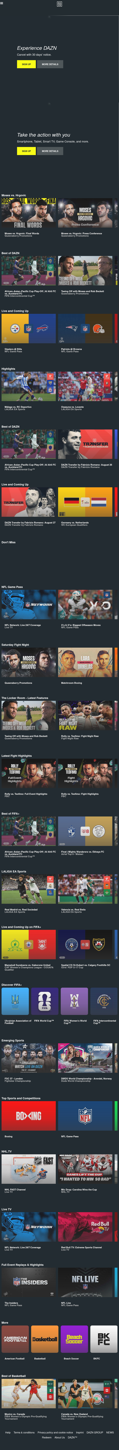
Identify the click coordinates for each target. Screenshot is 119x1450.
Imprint (80, 1432)
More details (50, 64)
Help (8, 1432)
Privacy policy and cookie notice (55, 1432)
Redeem (46, 1437)
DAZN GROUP (95, 1432)
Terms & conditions (24, 1432)
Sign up (26, 64)
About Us (60, 1437)
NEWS (110, 1432)
